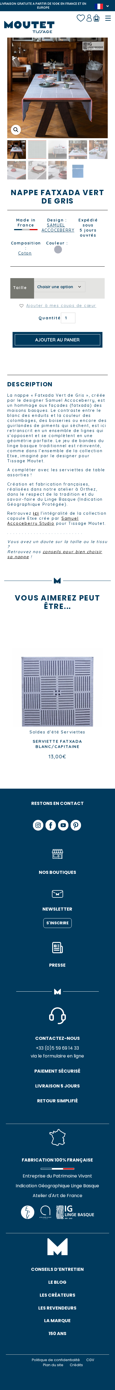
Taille (20, 287)
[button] (16, 130)
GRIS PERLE (58, 249)
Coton (25, 253)
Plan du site (53, 1365)
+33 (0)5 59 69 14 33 (57, 1048)
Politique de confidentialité (56, 1359)
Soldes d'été (44, 732)
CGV (90, 1359)
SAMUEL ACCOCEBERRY (56, 228)
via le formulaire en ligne (57, 1056)
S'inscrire (57, 923)
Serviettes (73, 732)
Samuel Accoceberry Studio (42, 521)
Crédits (76, 1365)
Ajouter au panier (57, 340)
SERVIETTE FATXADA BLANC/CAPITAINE (57, 744)
